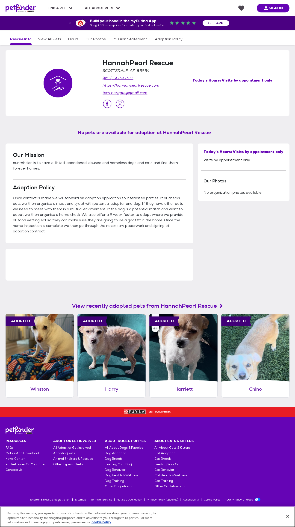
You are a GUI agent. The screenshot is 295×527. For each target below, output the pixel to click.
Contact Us (14, 470)
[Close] (288, 516)
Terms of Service (101, 499)
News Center (15, 459)
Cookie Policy (212, 499)
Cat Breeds (162, 459)
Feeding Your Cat (167, 464)
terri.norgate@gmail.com (125, 92)
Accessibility (191, 499)
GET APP (216, 23)
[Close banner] (69, 23)
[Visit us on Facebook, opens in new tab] (107, 103)
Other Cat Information (171, 486)
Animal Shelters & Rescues (73, 459)
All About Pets (99, 8)
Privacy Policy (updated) (162, 499)
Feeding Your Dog (118, 464)
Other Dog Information (122, 486)
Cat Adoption (164, 453)
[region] (147, 517)
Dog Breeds (114, 459)
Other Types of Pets (68, 464)
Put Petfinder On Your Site (25, 464)
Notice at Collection (129, 499)
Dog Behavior (115, 470)
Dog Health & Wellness (122, 475)
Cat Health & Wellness (170, 475)
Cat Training (163, 481)
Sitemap (80, 499)
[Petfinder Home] (21, 8)
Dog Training (114, 481)
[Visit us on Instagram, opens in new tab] (120, 103)
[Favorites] (241, 8)
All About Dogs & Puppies (124, 448)
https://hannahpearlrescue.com (131, 85)
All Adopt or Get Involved (72, 448)
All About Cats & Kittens (172, 448)
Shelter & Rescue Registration (50, 499)
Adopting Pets (64, 453)
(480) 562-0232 (118, 78)
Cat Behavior (164, 470)
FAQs (10, 448)
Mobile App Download (22, 453)
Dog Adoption (116, 453)
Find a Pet (56, 8)
